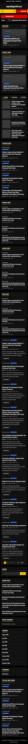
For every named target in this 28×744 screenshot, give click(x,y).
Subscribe (23, 11)
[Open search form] (14, 11)
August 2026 (5, 635)
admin (5, 45)
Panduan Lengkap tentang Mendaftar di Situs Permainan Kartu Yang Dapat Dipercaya (14, 67)
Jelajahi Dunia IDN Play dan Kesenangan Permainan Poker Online (12, 41)
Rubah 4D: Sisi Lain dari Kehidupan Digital (14, 481)
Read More (6, 359)
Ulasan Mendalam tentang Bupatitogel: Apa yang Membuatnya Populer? (14, 436)
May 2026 (4, 645)
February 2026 (5, 656)
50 (18, 562)
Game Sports (7, 36)
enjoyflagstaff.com (14, 6)
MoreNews (23, 740)
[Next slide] (25, 26)
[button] (2, 11)
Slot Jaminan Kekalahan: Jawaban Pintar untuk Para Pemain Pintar (13, 459)
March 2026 (5, 652)
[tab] (5, 97)
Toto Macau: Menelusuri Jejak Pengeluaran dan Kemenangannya (13, 503)
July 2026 (4, 638)
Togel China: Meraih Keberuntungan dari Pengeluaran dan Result (13, 546)
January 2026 (5, 659)
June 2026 (4, 642)
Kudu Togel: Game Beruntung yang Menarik (14, 525)
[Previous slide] (23, 26)
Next (22, 562)
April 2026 (4, 649)
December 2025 (6, 663)
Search (4, 569)
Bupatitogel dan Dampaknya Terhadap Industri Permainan (6, 124)
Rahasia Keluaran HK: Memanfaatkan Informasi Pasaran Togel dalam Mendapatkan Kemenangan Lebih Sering (6, 134)
